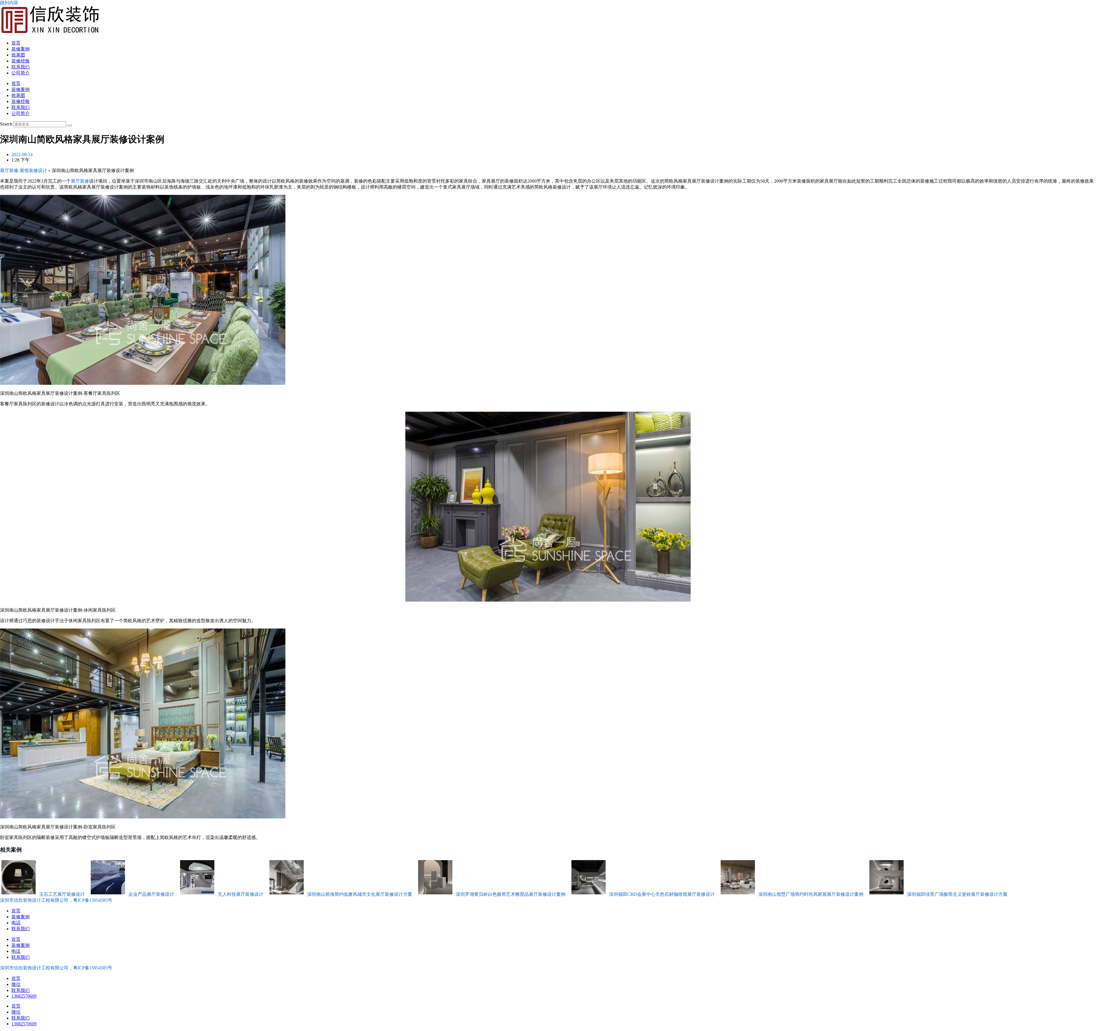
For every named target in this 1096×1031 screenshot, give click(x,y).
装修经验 (20, 60)
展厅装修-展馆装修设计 (23, 170)
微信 (16, 984)
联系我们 (20, 66)
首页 (16, 43)
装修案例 (20, 49)
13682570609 (24, 996)
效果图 (18, 54)
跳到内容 (9, 2)
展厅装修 (80, 181)
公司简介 (20, 72)
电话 (16, 922)
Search (6, 124)
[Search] (69, 125)
